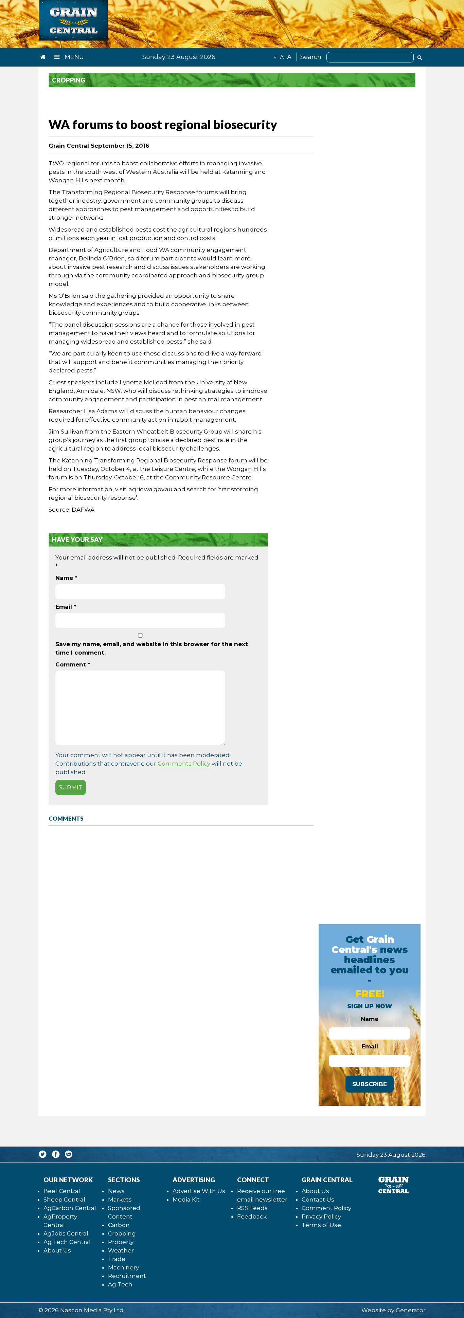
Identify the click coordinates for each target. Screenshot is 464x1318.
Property (120, 1242)
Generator (411, 1310)
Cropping (122, 1233)
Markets (120, 1199)
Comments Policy (184, 763)
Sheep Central (64, 1199)
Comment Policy (326, 1208)
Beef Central (61, 1191)
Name (66, 577)
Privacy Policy (321, 1216)
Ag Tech (120, 1284)
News (116, 1191)
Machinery (123, 1267)
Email (65, 606)
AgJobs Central (65, 1233)
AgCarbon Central (69, 1208)
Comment (72, 664)
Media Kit (186, 1199)
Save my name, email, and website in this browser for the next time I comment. (151, 648)
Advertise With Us (199, 1191)
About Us (57, 1250)
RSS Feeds (252, 1208)
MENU (73, 57)
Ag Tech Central (67, 1242)
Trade (116, 1259)
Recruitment (127, 1276)
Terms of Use (321, 1225)
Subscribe (369, 1084)
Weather (121, 1250)
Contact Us (318, 1199)
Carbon (119, 1225)
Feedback (252, 1216)
